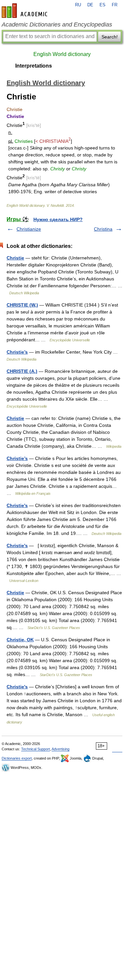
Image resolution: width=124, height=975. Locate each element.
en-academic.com (25, 10)
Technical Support (35, 749)
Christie (15, 257)
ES (102, 5)
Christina (103, 229)
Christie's (17, 505)
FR (114, 5)
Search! (110, 36)
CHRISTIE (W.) (22, 305)
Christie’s (17, 352)
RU (78, 5)
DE (90, 5)
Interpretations (33, 66)
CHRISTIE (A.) (22, 371)
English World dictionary (62, 54)
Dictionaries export (17, 758)
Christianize (29, 229)
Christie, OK (20, 639)
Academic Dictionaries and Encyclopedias (57, 24)
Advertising (60, 749)
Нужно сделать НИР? (58, 219)
